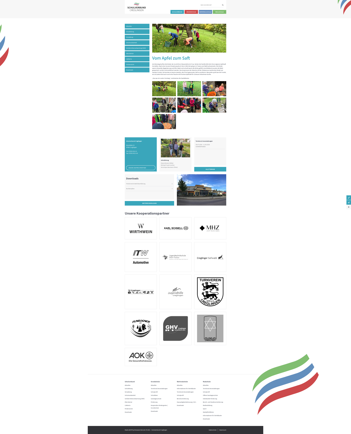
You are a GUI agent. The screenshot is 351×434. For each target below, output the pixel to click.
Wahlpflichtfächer (208, 412)
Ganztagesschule (156, 399)
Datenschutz (212, 430)
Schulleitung (130, 32)
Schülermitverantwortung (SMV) (136, 48)
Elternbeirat (129, 53)
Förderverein (130, 64)
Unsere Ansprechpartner (137, 168)
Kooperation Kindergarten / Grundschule (159, 406)
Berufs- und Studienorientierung (213, 402)
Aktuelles (129, 26)
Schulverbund (177, 12)
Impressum (222, 430)
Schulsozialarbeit (131, 42)
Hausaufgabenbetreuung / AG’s (186, 402)
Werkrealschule (205, 12)
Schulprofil (154, 392)
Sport (204, 409)
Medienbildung (207, 405)
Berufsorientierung (183, 399)
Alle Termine (210, 169)
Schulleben (154, 395)
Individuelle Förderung (210, 399)
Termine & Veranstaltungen (159, 388)
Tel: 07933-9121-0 (131, 151)
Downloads (129, 70)
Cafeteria (129, 59)
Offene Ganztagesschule (210, 395)
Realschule (219, 12)
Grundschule (191, 12)
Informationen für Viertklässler (186, 388)
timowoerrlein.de (139, 430)
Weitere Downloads (149, 203)
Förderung (154, 402)
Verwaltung (129, 37)
